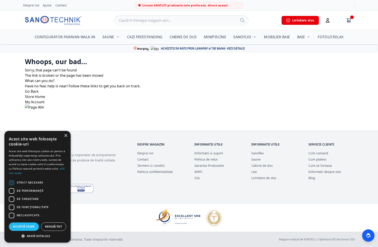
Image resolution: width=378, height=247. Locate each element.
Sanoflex (242, 36)
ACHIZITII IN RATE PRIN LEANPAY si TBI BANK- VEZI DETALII (203, 48)
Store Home (35, 96)
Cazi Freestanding (145, 36)
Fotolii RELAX (330, 36)
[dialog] (37, 187)
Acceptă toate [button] (24, 226)
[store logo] (53, 20)
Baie (301, 36)
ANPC (198, 172)
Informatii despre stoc (324, 172)
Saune (108, 36)
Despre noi (31, 5)
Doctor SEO (348, 239)
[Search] (242, 20)
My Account (35, 102)
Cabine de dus (183, 36)
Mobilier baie (277, 36)
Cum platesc (317, 159)
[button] (37, 236)
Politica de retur (206, 159)
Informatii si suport (208, 153)
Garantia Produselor (209, 165)
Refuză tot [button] (53, 226)
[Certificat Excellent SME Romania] (189, 217)
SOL (197, 178)
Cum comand (318, 153)
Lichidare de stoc (263, 178)
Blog (311, 178)
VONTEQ (309, 239)
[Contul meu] (327, 20)
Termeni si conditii (151, 165)
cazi (254, 172)
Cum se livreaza (320, 165)
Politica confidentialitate (155, 172)
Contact (61, 5)
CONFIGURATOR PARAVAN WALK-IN (65, 36)
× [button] (65, 135)
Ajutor (47, 5)
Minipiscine (215, 36)
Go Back (32, 91)
